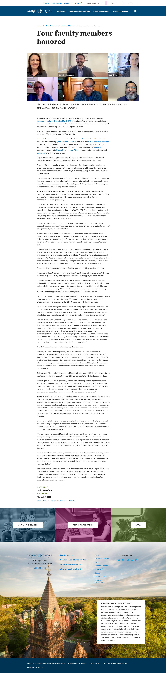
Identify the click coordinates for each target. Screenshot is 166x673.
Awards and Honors (58, 501)
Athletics (67, 3)
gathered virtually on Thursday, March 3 (53, 121)
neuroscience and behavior (98, 142)
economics (41, 153)
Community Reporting (35, 667)
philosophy (59, 150)
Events (77, 3)
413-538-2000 (40, 568)
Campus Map (99, 576)
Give (130, 3)
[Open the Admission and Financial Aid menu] (79, 14)
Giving (97, 555)
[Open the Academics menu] (61, 14)
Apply (114, 3)
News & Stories (56, 3)
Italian (84, 139)
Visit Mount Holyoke (102, 559)
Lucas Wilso (73, 150)
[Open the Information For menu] (97, 3)
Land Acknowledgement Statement (115, 663)
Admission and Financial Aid (79, 11)
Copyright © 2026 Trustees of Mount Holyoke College (46, 663)
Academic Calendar (101, 566)
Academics (61, 11)
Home (39, 26)
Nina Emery (97, 147)
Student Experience (101, 11)
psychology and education (65, 142)
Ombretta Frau (43, 139)
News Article (41, 501)
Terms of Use (94, 663)
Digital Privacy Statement (77, 663)
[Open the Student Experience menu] (101, 14)
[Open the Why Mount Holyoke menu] (120, 14)
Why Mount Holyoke (120, 11)
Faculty (72, 501)
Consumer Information (99, 581)
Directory (46, 3)
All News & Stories (68, 26)
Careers (97, 573)
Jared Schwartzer (98, 139)
